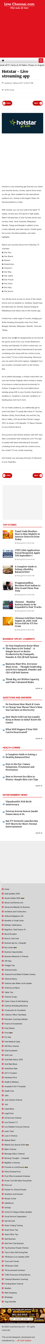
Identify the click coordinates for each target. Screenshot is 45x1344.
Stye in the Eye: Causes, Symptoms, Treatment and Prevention (20, 767)
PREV (8, 103)
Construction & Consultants (15, 1010)
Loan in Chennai (10, 1136)
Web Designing (10, 1293)
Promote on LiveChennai (14, 1167)
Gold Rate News (10, 1064)
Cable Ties (8, 992)
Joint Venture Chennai (13, 1100)
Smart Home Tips (11, 1230)
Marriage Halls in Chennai (14, 1154)
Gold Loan (8, 1055)
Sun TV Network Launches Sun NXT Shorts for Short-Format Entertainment (22, 824)
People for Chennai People (15, 1190)
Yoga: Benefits (10, 1302)
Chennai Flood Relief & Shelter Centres (20, 974)
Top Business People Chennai (16, 1248)
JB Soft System (23, 1340)
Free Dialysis (9, 1028)
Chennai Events (10, 970)
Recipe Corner (10, 1198)
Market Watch (9, 1140)
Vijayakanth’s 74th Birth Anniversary (19, 803)
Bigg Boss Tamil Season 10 (15, 929)
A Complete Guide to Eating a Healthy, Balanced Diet (26, 569)
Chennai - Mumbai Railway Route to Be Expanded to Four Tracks (28, 605)
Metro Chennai (10, 1149)
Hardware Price (10, 1077)
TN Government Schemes (14, 1270)
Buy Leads (8, 947)
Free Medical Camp (12, 1042)
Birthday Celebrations (13, 925)
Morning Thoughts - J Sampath (16, 1158)
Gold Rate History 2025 (13, 1060)
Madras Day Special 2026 (14, 1145)
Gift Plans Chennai (11, 1046)
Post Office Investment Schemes (17, 1176)
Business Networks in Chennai (16, 956)
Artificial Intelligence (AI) (14, 916)
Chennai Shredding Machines (16, 1006)
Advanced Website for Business (17, 907)
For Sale (7, 1037)
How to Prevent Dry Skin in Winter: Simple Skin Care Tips (22, 778)
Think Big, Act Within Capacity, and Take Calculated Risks (22, 681)
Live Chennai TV (11, 1122)
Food (6, 1033)
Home (6, 889)
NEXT (36, 103)
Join (6, 1104)
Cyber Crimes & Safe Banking (16, 1001)
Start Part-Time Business (14, 1243)
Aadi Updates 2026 (12, 894)
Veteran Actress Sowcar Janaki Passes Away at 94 (22, 813)
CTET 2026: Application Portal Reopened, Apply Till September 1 (27, 553)
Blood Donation (10, 934)
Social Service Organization (15, 1216)
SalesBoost (8, 1203)
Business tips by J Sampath (15, 943)
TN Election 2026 (11, 1266)
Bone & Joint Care (11, 938)
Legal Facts (9, 1113)
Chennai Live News (12, 988)
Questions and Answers (13, 1194)
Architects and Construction (15, 912)
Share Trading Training (13, 1225)
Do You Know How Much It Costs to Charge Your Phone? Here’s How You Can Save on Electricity (24, 707)
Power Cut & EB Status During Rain (18, 1181)
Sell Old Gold (9, 1221)
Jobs (6, 1095)
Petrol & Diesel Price (12, 1172)
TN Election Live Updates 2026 (16, 1257)
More (38, 688)
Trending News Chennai (13, 1284)
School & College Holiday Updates (18, 1212)
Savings (7, 1207)
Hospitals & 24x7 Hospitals (15, 1086)
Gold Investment (10, 1051)
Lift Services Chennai (12, 1118)
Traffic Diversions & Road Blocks (17, 1275)
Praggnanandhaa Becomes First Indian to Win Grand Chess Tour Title (27, 587)
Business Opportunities (13, 952)
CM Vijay (8, 961)
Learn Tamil (9, 1131)
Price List (8, 1185)
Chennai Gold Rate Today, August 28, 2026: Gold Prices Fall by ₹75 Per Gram (28, 622)
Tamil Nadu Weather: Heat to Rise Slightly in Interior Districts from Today (27, 535)
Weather (7, 1288)
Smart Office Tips (11, 1234)
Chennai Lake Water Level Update (18, 983)
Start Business (10, 1239)
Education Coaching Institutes (16, 1019)
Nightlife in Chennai (12, 1163)
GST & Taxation (10, 1073)
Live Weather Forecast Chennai (16, 1127)
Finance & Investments (13, 1024)
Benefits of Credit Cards (14, 921)
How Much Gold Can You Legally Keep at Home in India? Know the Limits (23, 720)
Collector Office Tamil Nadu (15, 1015)
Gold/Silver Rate (10, 1068)
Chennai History (10, 979)
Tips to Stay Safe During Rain (16, 1252)
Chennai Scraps (10, 997)
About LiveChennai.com (13, 903)
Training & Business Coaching (16, 1279)
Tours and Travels (11, 1261)
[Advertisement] (22, 34)
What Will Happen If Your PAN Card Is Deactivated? (22, 731)
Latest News (9, 1109)
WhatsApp (8, 1297)
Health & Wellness (11, 1082)
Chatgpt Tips (9, 965)
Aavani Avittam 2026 (12, 898)
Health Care (9, 1091)
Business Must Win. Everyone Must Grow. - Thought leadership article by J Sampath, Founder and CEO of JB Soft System (24, 668)
